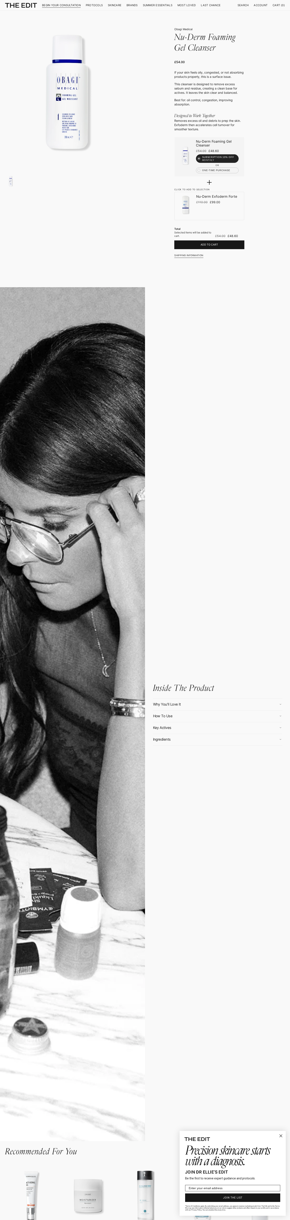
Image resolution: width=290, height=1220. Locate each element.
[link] (185, 155)
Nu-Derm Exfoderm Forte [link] (216, 197)
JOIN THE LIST (232, 1197)
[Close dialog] (281, 1136)
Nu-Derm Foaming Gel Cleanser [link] (214, 143)
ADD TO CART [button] (209, 244)
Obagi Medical (183, 29)
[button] (243, 5)
